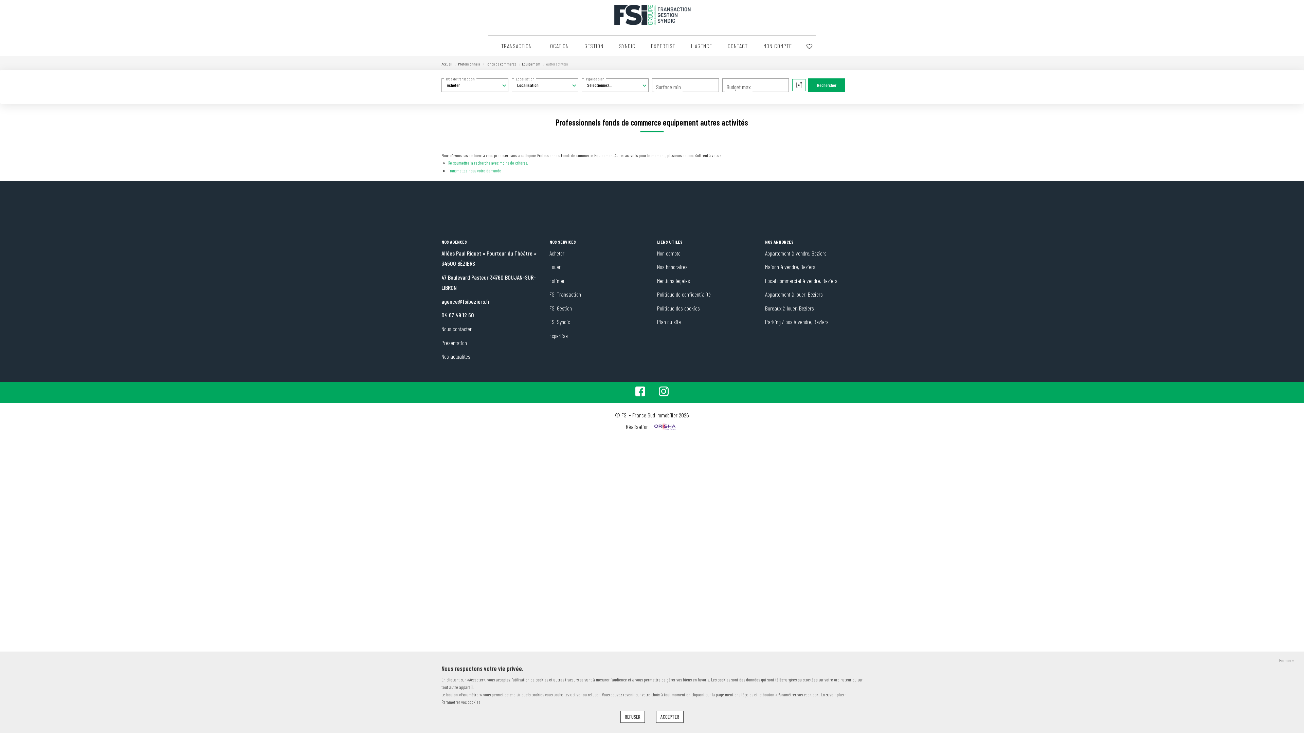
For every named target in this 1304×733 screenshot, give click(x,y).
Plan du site (669, 321)
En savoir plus (833, 694)
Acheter (556, 253)
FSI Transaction (565, 294)
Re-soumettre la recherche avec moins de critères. (488, 163)
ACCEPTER (669, 717)
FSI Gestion (560, 308)
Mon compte (777, 46)
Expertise (663, 46)
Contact (738, 46)
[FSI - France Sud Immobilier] (652, 14)
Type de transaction (460, 78)
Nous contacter (456, 329)
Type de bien (595, 78)
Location (558, 46)
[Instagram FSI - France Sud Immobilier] (663, 393)
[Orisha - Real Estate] (664, 426)
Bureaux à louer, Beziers (789, 308)
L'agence (701, 46)
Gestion (593, 46)
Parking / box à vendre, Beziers (797, 321)
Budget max (738, 87)
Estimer (557, 280)
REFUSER (632, 717)
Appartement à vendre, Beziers (796, 253)
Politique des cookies (678, 308)
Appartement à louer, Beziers (794, 294)
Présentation (454, 342)
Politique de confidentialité (684, 294)
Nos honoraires (672, 266)
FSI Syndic (559, 321)
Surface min (668, 87)
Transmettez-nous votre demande (474, 170)
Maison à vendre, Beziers (790, 266)
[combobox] (475, 85)
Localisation (525, 78)
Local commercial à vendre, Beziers (801, 280)
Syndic (627, 46)
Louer (555, 266)
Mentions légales (673, 280)
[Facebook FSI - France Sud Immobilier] (640, 393)
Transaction (516, 46)
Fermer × (1286, 660)
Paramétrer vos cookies (460, 702)
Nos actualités (455, 356)
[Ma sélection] (810, 46)
